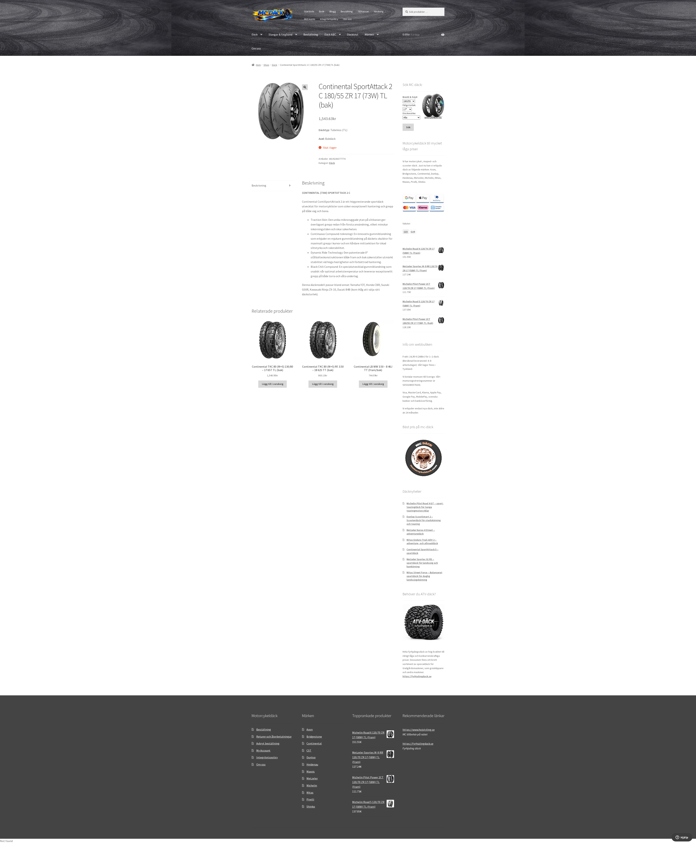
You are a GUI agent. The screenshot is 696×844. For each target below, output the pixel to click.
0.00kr (411, 34)
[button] (305, 87)
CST (308, 750)
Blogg (333, 11)
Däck (255, 34)
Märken (369, 34)
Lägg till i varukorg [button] (272, 384)
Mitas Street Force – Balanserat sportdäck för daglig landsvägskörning (424, 576)
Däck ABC (330, 34)
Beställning (347, 11)
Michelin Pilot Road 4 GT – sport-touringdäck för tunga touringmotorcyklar (425, 507)
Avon (309, 729)
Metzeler (312, 778)
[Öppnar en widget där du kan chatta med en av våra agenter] (682, 837)
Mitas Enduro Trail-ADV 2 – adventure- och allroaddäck (422, 541)
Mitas (309, 792)
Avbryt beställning (267, 743)
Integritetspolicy (329, 19)
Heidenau (312, 764)
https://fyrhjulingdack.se (417, 676)
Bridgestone (314, 736)
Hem (258, 65)
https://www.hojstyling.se (419, 729)
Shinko (310, 806)
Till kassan (363, 11)
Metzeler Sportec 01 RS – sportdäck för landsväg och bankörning (422, 563)
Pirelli (310, 799)
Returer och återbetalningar (274, 736)
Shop (266, 65)
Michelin (311, 785)
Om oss (347, 19)
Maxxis (310, 771)
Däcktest (352, 34)
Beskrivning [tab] (259, 185)
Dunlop (311, 757)
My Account (263, 750)
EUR (413, 231)
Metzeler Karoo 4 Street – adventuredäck (421, 531)
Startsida (309, 11)
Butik (321, 11)
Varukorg (379, 11)
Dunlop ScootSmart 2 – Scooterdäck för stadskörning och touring (424, 520)
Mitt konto (309, 19)
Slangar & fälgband (280, 34)
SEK (406, 231)
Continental (314, 743)
